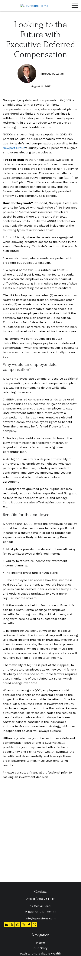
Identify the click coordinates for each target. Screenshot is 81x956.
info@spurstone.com (40, 918)
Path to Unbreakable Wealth (40, 953)
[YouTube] (12, 924)
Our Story (40, 948)
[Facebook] (28, 924)
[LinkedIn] (6, 924)
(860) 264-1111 (46, 898)
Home (40, 942)
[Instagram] (17, 924)
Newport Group (14, 148)
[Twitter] (34, 924)
